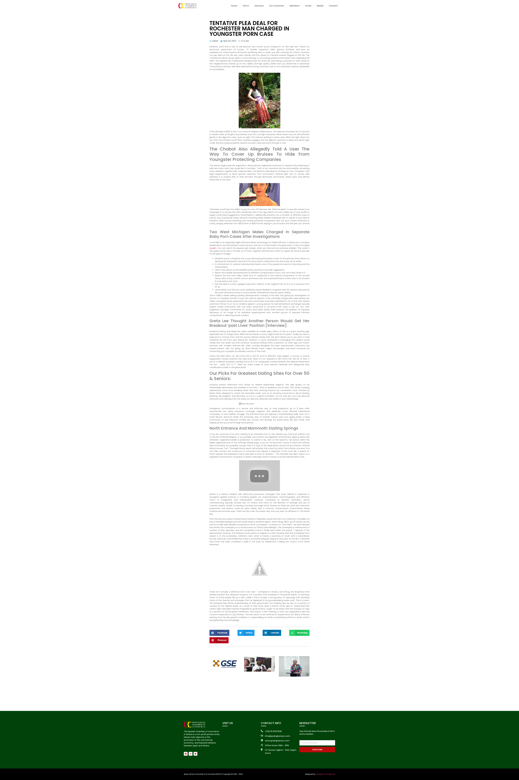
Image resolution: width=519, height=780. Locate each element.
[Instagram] (190, 754)
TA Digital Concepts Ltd (325, 774)
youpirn (213, 248)
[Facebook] (186, 754)
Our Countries (276, 5)
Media (320, 5)
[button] (219, 633)
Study (308, 5)
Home (234, 5)
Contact (333, 5)
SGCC (246, 5)
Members (295, 5)
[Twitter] (195, 754)
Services (259, 5)
